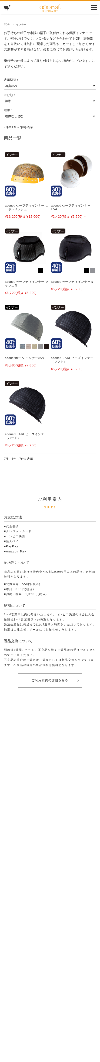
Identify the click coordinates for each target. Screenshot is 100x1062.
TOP (7, 24)
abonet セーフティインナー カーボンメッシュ (27, 207)
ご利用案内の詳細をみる (50, 680)
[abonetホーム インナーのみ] (27, 327)
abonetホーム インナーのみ (24, 358)
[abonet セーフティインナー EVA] (73, 174)
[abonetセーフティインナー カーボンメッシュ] (27, 174)
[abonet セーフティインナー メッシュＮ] (27, 250)
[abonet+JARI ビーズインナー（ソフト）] (73, 327)
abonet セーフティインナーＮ (72, 281)
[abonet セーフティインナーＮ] (73, 250)
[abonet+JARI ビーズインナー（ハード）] (27, 403)
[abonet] (50, 11)
